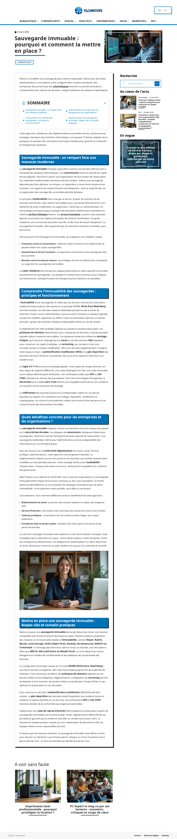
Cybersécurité (24, 62)
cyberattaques (61, 86)
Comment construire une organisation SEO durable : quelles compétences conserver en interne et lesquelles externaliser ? (148, 121)
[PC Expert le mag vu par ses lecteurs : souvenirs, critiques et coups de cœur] (89, 786)
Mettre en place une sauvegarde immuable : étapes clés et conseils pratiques (83, 120)
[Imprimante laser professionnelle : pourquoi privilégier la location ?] (38, 786)
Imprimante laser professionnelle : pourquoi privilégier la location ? (38, 809)
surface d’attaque (38, 214)
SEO (139, 112)
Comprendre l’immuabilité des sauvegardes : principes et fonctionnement (39, 120)
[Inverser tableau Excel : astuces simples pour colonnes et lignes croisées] (128, 103)
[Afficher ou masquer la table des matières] (78, 103)
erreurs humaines (70, 214)
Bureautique (142, 97)
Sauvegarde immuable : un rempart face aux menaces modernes (43, 111)
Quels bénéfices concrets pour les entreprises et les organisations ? (83, 111)
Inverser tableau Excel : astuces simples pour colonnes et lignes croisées (149, 103)
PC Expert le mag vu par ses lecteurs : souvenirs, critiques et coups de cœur (89, 809)
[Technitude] (88, 10)
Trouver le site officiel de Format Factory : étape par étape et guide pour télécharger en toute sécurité (141, 155)
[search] (159, 10)
